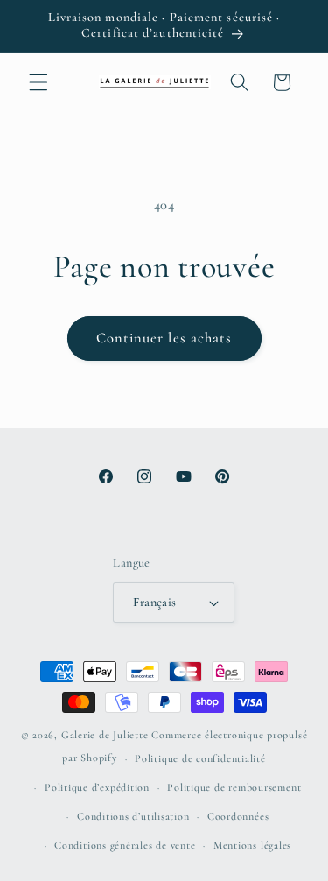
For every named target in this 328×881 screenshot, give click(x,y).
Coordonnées (238, 816)
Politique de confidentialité (200, 758)
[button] (38, 82)
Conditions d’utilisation (133, 816)
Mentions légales (252, 845)
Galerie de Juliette (105, 735)
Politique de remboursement (234, 787)
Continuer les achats (164, 338)
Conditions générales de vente (124, 845)
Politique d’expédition (97, 787)
